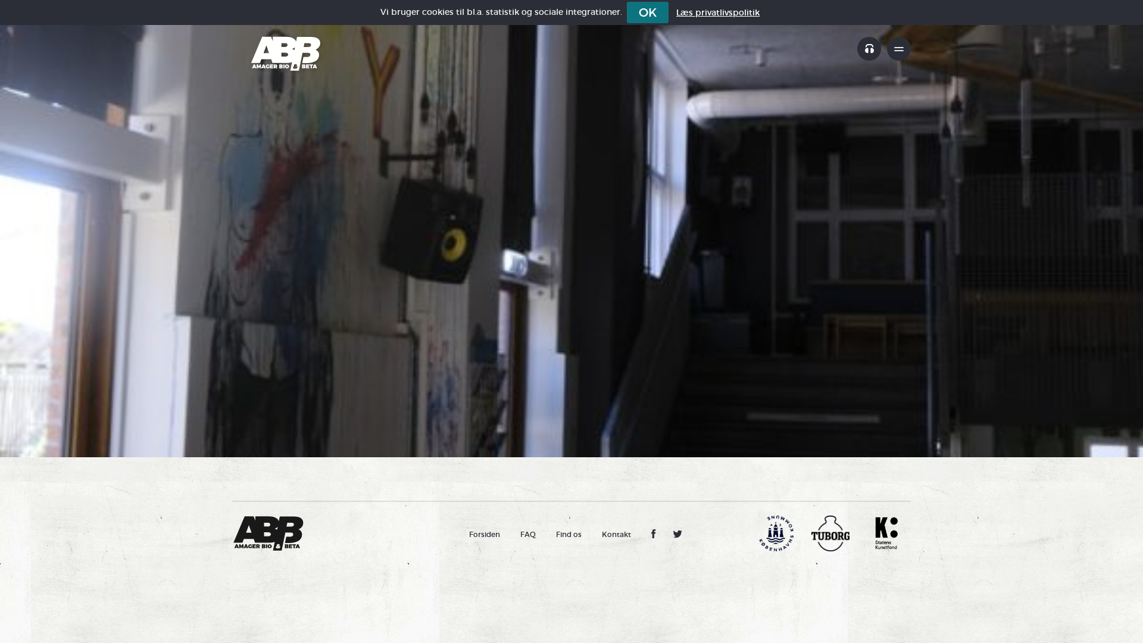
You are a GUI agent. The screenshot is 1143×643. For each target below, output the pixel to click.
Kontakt (616, 534)
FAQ (528, 534)
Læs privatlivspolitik (718, 12)
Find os (569, 534)
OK (648, 12)
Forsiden (484, 534)
